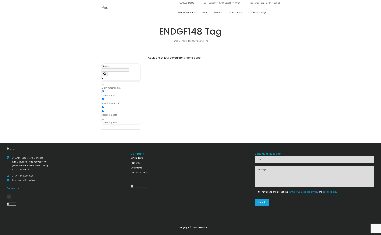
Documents (136, 167)
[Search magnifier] (104, 74)
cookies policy (329, 191)
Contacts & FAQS (139, 172)
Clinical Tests (137, 157)
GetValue (202, 227)
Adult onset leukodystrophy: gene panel (174, 58)
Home (175, 40)
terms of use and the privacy (304, 191)
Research (135, 162)
